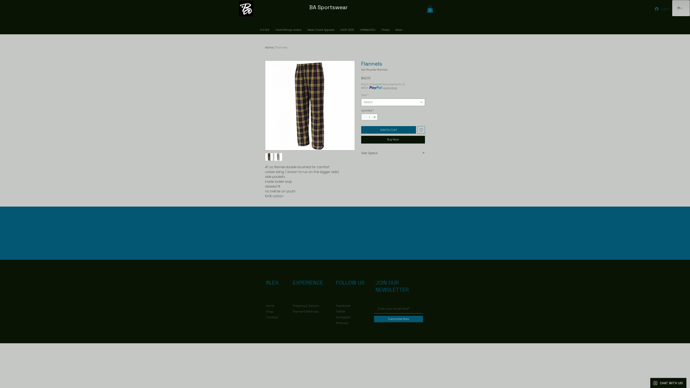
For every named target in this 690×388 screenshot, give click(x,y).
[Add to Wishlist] (421, 130)
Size (365, 95)
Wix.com (317, 293)
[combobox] (393, 102)
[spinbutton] (369, 117)
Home (269, 47)
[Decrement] (364, 117)
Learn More (390, 88)
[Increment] (375, 117)
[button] (680, 7)
